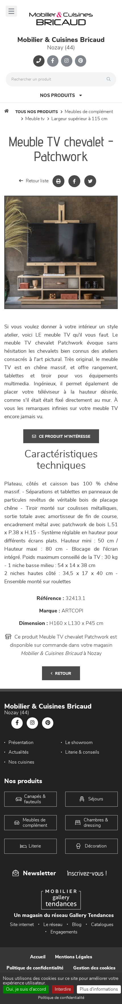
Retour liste (37, 181)
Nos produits (57, 95)
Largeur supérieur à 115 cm (79, 119)
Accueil (37, 957)
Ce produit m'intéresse (64, 437)
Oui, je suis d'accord (26, 989)
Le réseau (52, 924)
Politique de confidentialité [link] (61, 998)
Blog (76, 924)
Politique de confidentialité (35, 968)
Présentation (21, 742)
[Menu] (11, 11)
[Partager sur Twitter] (90, 181)
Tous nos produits (36, 112)
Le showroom (78, 742)
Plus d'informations (99, 989)
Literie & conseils (82, 752)
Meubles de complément (89, 111)
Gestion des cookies (94, 968)
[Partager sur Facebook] (74, 181)
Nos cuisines (21, 762)
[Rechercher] (110, 79)
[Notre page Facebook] (52, 61)
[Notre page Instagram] (66, 61)
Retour (63, 674)
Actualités (19, 752)
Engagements (64, 932)
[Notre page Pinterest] (80, 61)
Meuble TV (35, 119)
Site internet (22, 924)
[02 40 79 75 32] (39, 61)
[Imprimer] (58, 181)
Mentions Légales (73, 957)
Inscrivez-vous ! (87, 873)
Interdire (63, 989)
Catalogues (102, 924)
